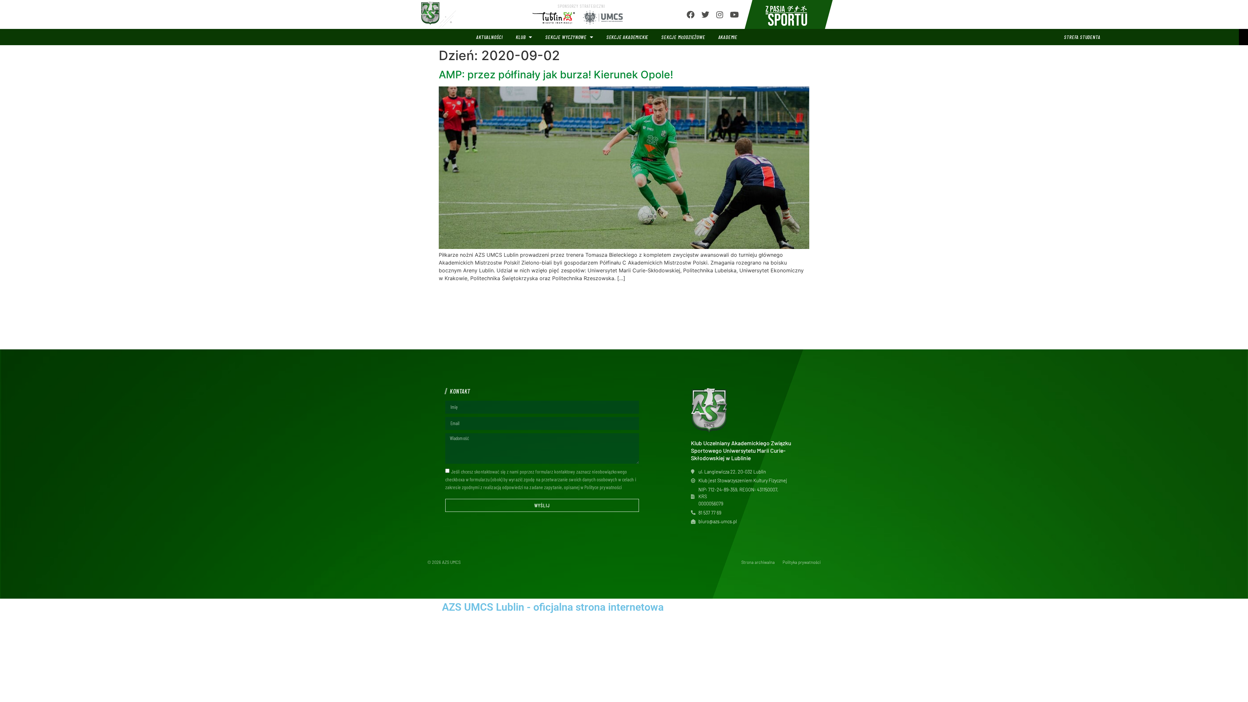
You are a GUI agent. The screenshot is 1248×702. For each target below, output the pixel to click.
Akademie (727, 37)
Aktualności (489, 37)
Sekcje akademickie (627, 37)
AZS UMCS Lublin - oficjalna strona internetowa (553, 607)
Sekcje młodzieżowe (683, 37)
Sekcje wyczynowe (566, 37)
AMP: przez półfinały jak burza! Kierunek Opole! (556, 74)
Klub (521, 37)
